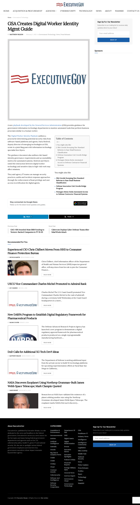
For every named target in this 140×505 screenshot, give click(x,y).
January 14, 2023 (25, 390)
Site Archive (44, 498)
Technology (85, 11)
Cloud (52, 467)
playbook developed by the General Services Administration (37, 125)
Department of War (69, 431)
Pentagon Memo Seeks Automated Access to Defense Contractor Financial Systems (72, 162)
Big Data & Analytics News (55, 454)
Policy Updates (83, 465)
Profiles (80, 471)
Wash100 (119, 11)
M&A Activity (82, 451)
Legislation (82, 448)
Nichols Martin (15, 257)
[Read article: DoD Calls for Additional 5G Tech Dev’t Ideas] (23, 366)
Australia (53, 447)
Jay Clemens (14, 288)
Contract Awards (53, 471)
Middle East (82, 454)
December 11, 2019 (29, 356)
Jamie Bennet (14, 390)
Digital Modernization (69, 442)
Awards (52, 450)
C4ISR (52, 458)
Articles (53, 438)
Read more (48, 274)
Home (6, 11)
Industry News (83, 436)
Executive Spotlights (67, 456)
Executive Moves (67, 451)
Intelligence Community (82, 444)
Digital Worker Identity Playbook (24, 136)
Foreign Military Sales (70, 469)
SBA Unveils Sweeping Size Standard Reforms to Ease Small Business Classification (71, 149)
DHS (65, 435)
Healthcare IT (83, 433)
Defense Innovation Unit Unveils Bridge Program (72, 156)
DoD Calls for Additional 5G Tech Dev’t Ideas (33, 352)
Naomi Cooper (14, 322)
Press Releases (65, 34)
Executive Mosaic (22, 498)
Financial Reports (67, 464)
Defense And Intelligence (55, 479)
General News (69, 473)
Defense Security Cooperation (54, 485)
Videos (80, 480)
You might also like (64, 145)
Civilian (53, 464)
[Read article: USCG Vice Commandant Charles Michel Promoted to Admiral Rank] (23, 298)
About (108, 11)
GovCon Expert (69, 476)
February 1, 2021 (31, 34)
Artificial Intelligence (54, 442)
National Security (81, 458)
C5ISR (52, 461)
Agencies (50, 11)
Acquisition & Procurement (27, 11)
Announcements (56, 435)
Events (66, 447)
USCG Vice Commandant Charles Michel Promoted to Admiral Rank (47, 284)
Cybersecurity (68, 11)
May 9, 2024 (25, 322)
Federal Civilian (69, 460)
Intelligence (82, 440)
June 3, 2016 (23, 288)
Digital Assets (69, 438)
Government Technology (20, 17)
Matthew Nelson (16, 34)
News (99, 11)
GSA (79, 430)
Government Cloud (68, 480)
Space (80, 474)
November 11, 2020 (28, 257)
